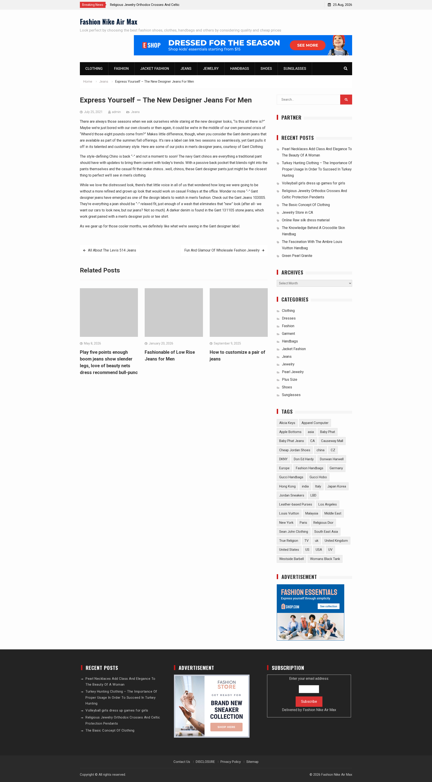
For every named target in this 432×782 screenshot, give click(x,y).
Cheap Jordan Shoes (294, 450)
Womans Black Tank (325, 559)
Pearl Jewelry (293, 372)
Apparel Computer (315, 423)
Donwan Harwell (332, 459)
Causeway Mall (332, 441)
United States (289, 550)
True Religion (288, 541)
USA (319, 550)
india (305, 486)
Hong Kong (287, 486)
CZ (333, 450)
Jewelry (211, 68)
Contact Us (181, 762)
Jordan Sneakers (291, 495)
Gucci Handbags (291, 477)
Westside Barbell (291, 559)
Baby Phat (327, 432)
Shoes (266, 68)
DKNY (283, 459)
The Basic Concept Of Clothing (306, 205)
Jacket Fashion (154, 68)
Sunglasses (295, 68)
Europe (284, 468)
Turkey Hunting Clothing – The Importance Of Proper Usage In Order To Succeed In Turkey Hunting (317, 169)
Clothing (94, 68)
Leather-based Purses (295, 504)
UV (330, 550)
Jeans (185, 68)
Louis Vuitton (289, 513)
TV (306, 541)
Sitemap (252, 762)
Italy (318, 486)
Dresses (289, 318)
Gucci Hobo (318, 477)
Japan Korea (336, 486)
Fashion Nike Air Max (108, 21)
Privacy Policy (230, 762)
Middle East (332, 513)
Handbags (239, 68)
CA (312, 441)
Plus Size (289, 379)
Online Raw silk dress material (306, 220)
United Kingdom (336, 541)
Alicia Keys (287, 423)
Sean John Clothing (293, 532)
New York (286, 523)
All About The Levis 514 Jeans (112, 250)
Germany (336, 468)
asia (311, 432)
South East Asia (326, 532)
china (320, 450)
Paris (303, 523)
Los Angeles (327, 504)
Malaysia (311, 513)
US (307, 550)
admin (116, 112)
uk (316, 541)
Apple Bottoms (290, 432)
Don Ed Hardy (304, 459)
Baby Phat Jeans (291, 441)
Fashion (121, 68)
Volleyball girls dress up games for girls (313, 183)
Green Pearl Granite (297, 256)
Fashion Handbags (309, 468)
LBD (313, 495)
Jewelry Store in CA (297, 212)
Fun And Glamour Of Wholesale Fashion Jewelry (222, 250)
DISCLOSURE (205, 762)
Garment (288, 333)
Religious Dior (323, 523)
